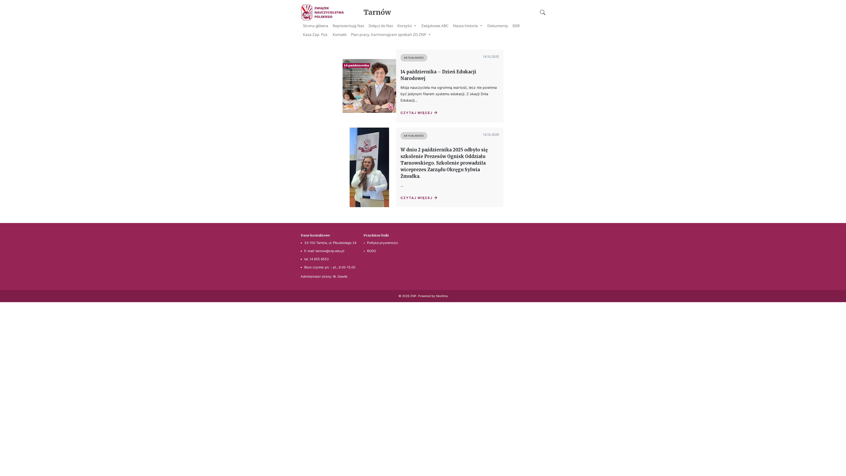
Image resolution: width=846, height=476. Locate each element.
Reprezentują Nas (348, 25)
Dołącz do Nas (381, 25)
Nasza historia (465, 25)
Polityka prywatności (382, 243)
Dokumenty (497, 25)
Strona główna (315, 25)
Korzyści (404, 25)
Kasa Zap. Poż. (315, 34)
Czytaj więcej (419, 112)
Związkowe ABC (435, 25)
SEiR (516, 25)
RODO (371, 251)
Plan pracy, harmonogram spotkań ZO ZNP (388, 34)
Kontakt (340, 34)
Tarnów (377, 12)
